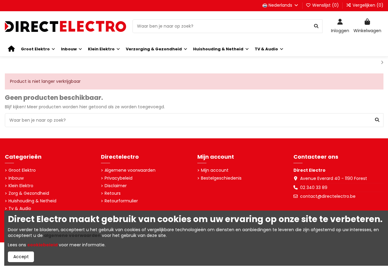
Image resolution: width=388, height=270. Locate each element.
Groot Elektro (22, 170)
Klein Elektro (20, 186)
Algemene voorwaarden (130, 170)
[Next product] (382, 62)
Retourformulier (121, 201)
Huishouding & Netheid (32, 201)
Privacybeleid (118, 178)
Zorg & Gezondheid (28, 193)
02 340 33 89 (313, 187)
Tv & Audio (19, 208)
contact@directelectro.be (328, 196)
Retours (113, 193)
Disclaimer (116, 186)
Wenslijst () (325, 5)
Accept (21, 257)
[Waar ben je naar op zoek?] (316, 26)
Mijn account (215, 170)
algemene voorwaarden (72, 235)
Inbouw (16, 178)
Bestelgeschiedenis (221, 178)
